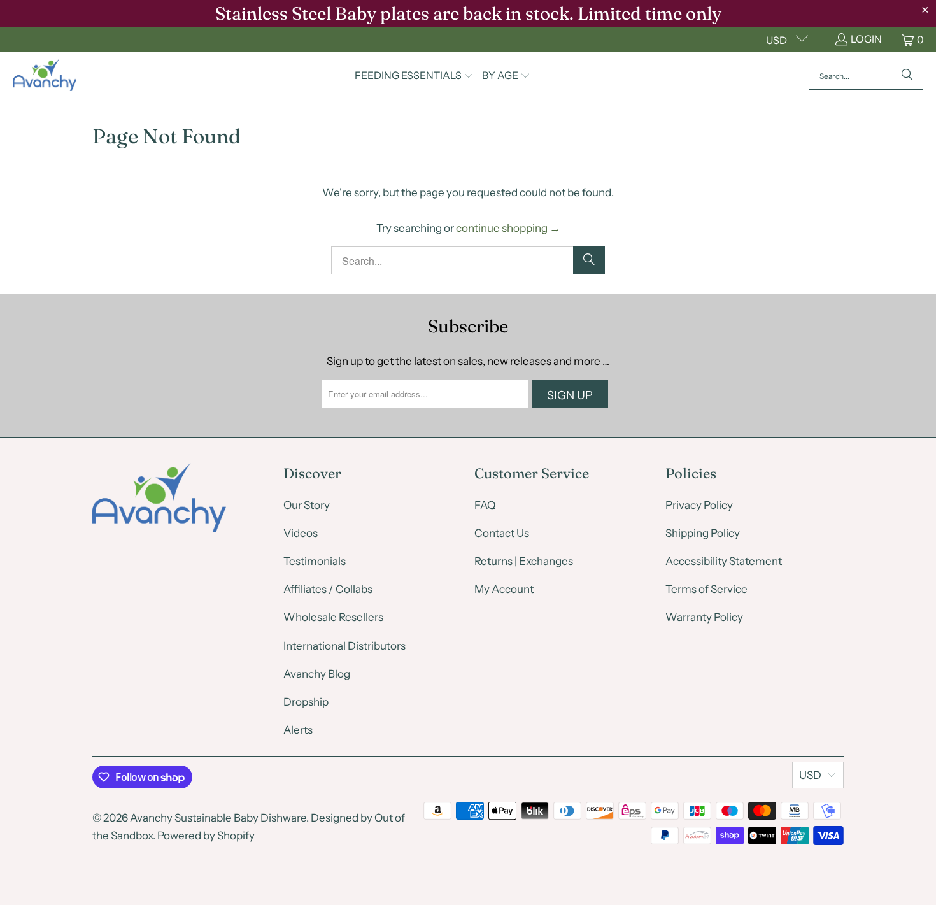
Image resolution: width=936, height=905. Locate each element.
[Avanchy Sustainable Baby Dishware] (44, 76)
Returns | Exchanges (523, 561)
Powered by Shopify (206, 835)
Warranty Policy (704, 617)
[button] (414, 76)
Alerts (298, 729)
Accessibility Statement (723, 561)
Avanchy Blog (316, 673)
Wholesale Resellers (333, 617)
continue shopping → (508, 228)
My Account (504, 589)
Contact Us (501, 533)
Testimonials (314, 561)
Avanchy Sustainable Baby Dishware (218, 817)
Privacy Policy (699, 505)
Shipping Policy (702, 533)
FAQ (484, 505)
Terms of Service (706, 589)
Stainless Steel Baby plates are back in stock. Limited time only (468, 13)
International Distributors (344, 645)
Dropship (306, 701)
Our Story (306, 505)
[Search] (907, 76)
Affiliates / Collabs (327, 589)
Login (866, 38)
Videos (300, 533)
